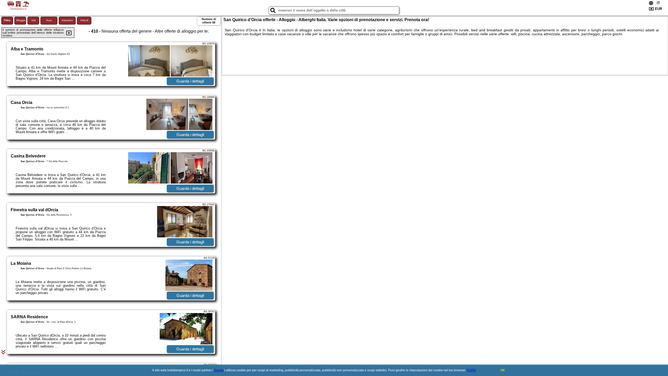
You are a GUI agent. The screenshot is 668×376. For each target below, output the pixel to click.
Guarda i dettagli (190, 81)
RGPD (471, 370)
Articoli (84, 20)
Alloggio (21, 20)
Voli (33, 20)
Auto (49, 20)
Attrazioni (67, 20)
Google (218, 370)
